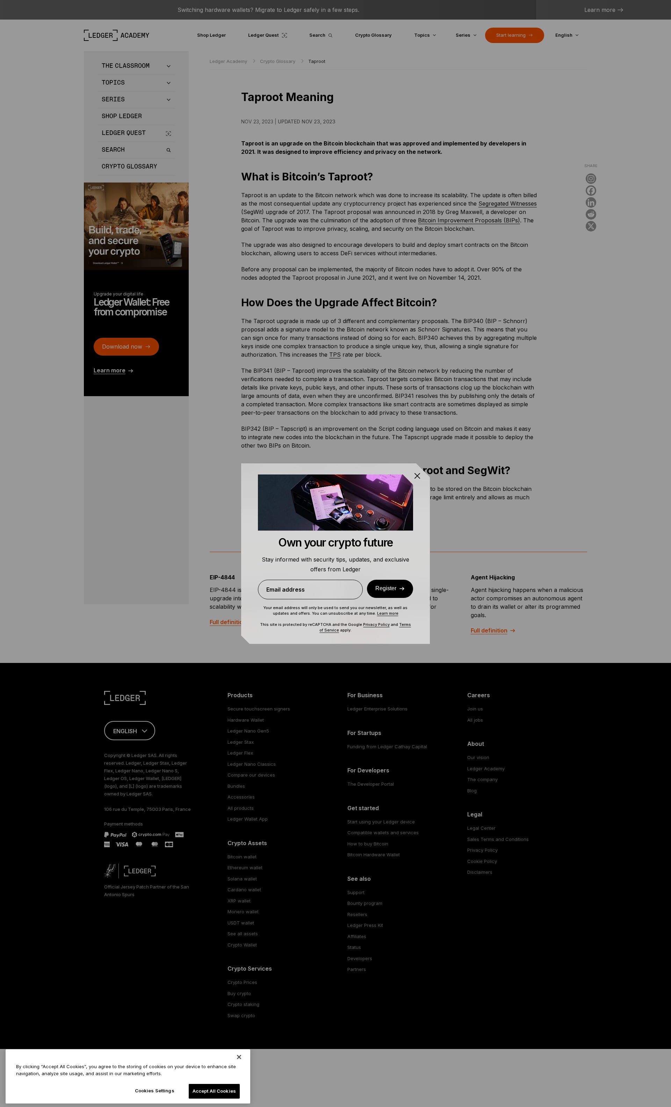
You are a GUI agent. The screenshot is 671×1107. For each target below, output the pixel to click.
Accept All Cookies (214, 1091)
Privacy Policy (376, 624)
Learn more (387, 613)
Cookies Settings (154, 1090)
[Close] (239, 1057)
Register (385, 588)
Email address (285, 589)
